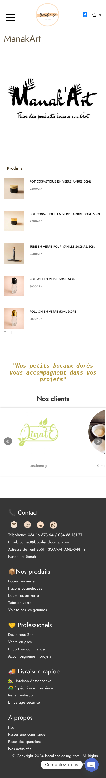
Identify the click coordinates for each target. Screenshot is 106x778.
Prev (8, 441)
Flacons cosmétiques (25, 588)
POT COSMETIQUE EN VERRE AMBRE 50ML (60, 181)
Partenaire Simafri (22, 556)
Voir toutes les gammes (27, 609)
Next (98, 441)
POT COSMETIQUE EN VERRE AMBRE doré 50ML (65, 214)
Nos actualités (19, 748)
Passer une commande (27, 734)
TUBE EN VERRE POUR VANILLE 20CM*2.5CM (62, 247)
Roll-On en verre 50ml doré (53, 312)
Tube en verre (19, 602)
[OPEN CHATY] (92, 765)
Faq (11, 727)
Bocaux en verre (21, 581)
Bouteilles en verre (23, 595)
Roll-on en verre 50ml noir (52, 279)
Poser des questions (24, 741)
